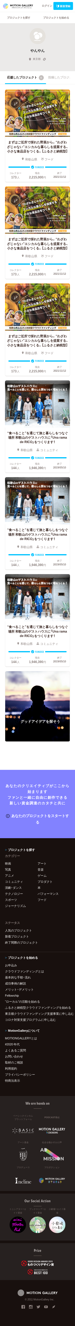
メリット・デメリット (19, 989)
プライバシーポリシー (20, 1074)
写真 (8, 869)
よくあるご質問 (15, 1050)
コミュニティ (14, 881)
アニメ (9, 875)
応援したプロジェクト (24, 77)
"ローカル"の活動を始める (22, 1001)
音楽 (41, 869)
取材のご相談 (14, 1062)
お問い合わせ (14, 1056)
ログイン (47, 5)
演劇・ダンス (13, 887)
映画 (8, 863)
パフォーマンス (48, 893)
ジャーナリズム (15, 905)
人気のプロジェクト (18, 930)
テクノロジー (14, 893)
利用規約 (11, 1068)
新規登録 (65, 6)
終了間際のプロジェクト (21, 942)
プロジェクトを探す (18, 17)
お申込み (11, 965)
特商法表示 (12, 1080)
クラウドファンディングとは (24, 971)
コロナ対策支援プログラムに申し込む (30, 1019)
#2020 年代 (12, 1044)
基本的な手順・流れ (18, 977)
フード (42, 899)
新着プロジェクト (17, 936)
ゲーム (42, 875)
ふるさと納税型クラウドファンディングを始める (37, 1007)
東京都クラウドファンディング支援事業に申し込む (37, 1013)
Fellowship (12, 995)
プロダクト (45, 881)
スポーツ (11, 899)
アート (42, 863)
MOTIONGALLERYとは (21, 1038)
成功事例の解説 (15, 983)
